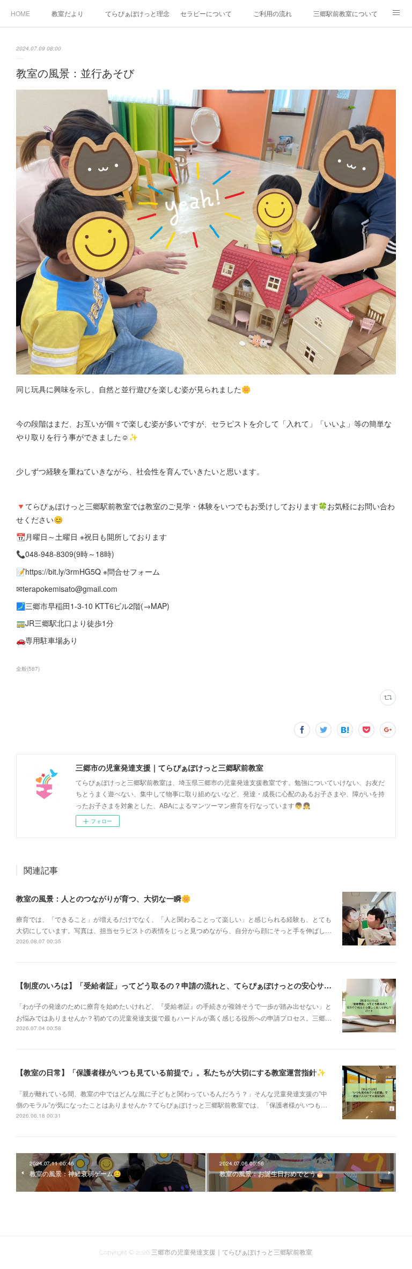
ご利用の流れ (272, 13)
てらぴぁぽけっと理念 (137, 13)
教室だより (68, 13)
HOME (20, 13)
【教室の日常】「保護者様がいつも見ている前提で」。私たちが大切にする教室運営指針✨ (171, 1072)
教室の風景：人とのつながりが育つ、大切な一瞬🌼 (103, 898)
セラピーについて (206, 13)
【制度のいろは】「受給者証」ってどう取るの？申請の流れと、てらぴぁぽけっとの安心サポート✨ (186, 985)
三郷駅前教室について (345, 13)
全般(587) (28, 668)
